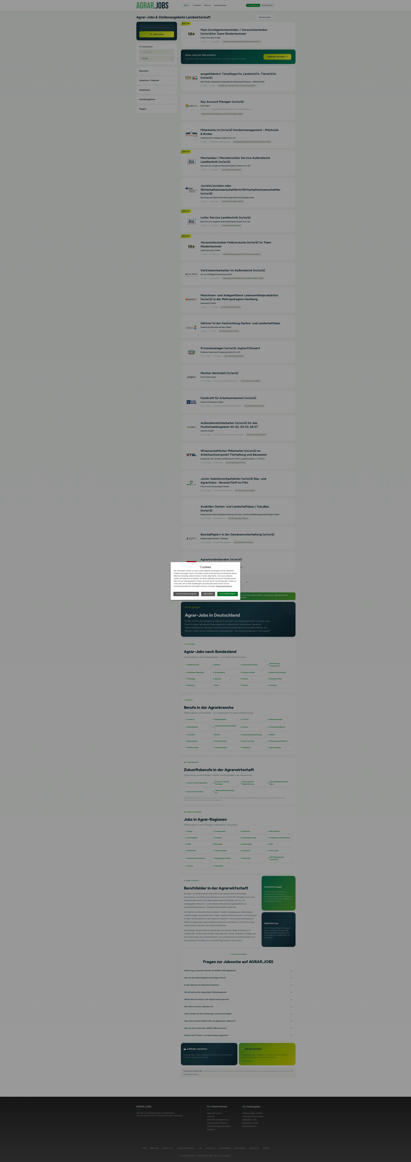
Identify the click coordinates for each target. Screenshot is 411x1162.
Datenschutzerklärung (224, 586)
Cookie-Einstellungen (186, 594)
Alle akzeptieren (227, 594)
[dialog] (205, 581)
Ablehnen (208, 594)
